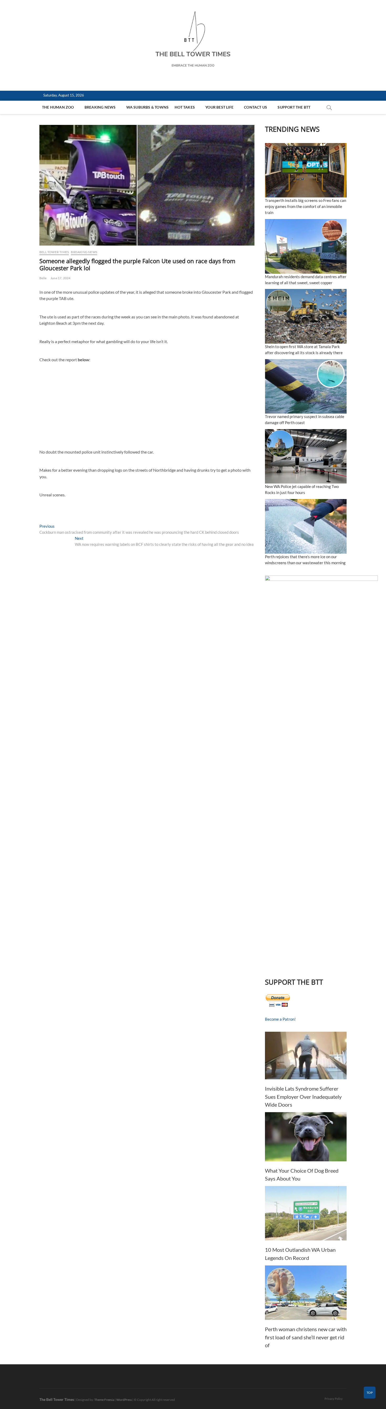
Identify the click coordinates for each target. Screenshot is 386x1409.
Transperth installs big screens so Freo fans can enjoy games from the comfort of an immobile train (305, 206)
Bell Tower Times (54, 252)
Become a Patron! (280, 1019)
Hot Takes (185, 107)
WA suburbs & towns (147, 107)
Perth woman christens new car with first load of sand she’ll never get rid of (306, 1337)
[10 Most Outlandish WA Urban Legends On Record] (306, 1213)
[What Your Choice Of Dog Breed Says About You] (306, 1136)
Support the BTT (294, 107)
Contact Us (255, 107)
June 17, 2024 (60, 278)
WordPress (124, 1400)
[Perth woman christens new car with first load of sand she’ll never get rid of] (306, 1292)
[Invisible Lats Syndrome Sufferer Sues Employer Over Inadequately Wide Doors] (306, 1055)
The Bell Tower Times (56, 1399)
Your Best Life (219, 107)
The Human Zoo (58, 107)
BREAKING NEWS (100, 107)
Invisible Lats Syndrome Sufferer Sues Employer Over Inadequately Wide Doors (303, 1096)
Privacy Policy (334, 1398)
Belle (42, 278)
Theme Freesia (104, 1400)
